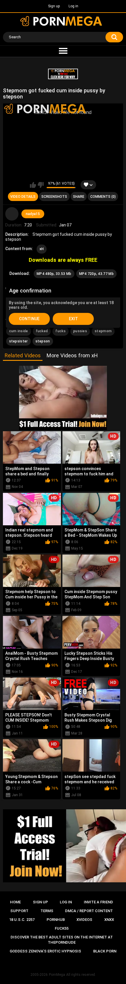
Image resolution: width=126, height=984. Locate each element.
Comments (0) (103, 197)
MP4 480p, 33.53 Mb (54, 274)
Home (15, 902)
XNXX (109, 919)
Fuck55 (62, 928)
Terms (46, 911)
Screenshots (54, 197)
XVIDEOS (84, 919)
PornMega (57, 975)
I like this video (33, 185)
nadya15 (33, 214)
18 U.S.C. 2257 (22, 919)
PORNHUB (56, 919)
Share (78, 197)
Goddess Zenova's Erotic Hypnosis (45, 951)
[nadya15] (12, 214)
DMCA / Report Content (89, 911)
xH (42, 249)
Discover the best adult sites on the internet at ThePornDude (62, 940)
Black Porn (104, 951)
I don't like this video (41, 185)
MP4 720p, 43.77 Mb (96, 274)
